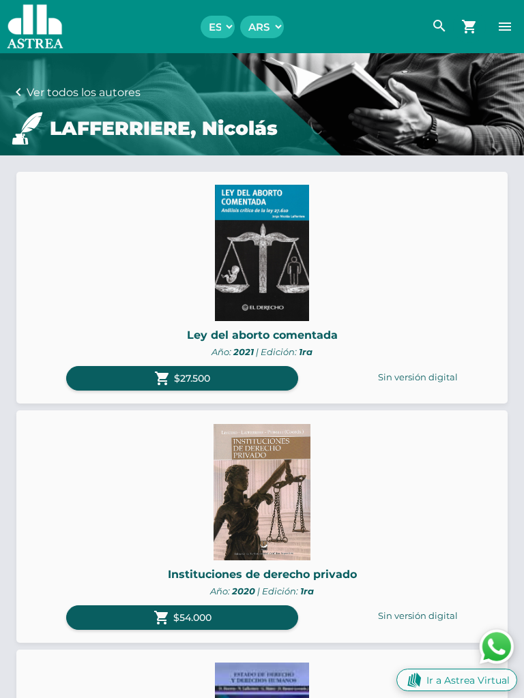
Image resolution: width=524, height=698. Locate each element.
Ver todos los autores (84, 92)
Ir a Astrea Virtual (468, 680)
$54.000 (183, 617)
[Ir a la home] (31, 26)
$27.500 (182, 378)
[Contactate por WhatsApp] (496, 645)
